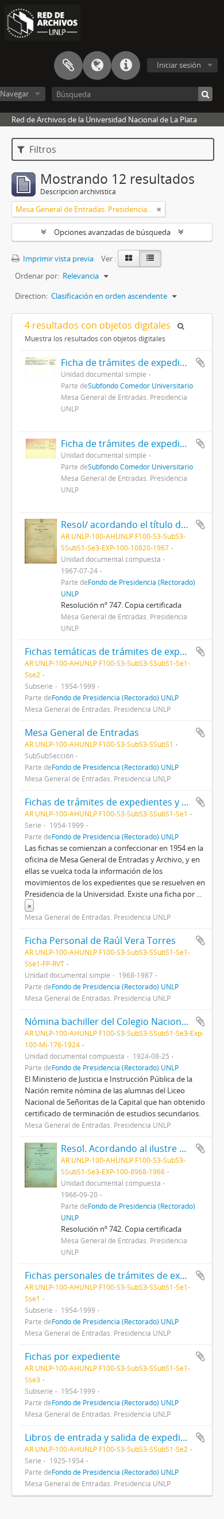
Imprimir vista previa (57, 258)
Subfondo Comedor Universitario (140, 385)
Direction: (31, 296)
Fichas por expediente (72, 1356)
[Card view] (129, 258)
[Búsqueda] (205, 94)
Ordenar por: (37, 276)
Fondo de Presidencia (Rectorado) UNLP (115, 697)
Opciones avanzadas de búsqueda (112, 232)
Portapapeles (68, 65)
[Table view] (150, 258)
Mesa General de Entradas (82, 732)
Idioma (97, 65)
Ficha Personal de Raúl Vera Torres (100, 940)
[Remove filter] (159, 209)
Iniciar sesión (179, 65)
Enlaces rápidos (125, 65)
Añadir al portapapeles (200, 362)
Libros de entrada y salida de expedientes (114, 1437)
